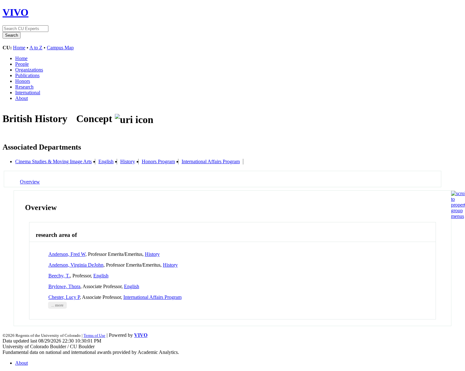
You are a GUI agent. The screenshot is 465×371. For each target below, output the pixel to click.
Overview (30, 181)
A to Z (35, 47)
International (27, 92)
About (21, 98)
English (106, 161)
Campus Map (60, 47)
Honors (22, 81)
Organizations (29, 69)
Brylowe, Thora (64, 286)
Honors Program (158, 161)
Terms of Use (94, 335)
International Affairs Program (211, 161)
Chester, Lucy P (64, 297)
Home (19, 47)
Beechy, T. (59, 275)
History (127, 161)
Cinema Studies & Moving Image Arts (53, 161)
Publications (27, 75)
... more (57, 305)
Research (24, 87)
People (22, 64)
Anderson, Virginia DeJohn (75, 265)
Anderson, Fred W (66, 254)
